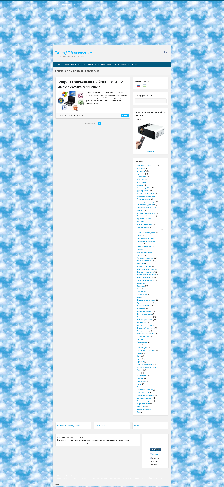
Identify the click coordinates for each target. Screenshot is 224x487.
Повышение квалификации (146, 300)
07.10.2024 (68, 115)
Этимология (141, 406)
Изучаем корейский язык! (145, 216)
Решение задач (142, 342)
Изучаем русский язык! (145, 219)
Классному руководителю (146, 233)
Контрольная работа (144, 247)
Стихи (139, 356)
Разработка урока (143, 336)
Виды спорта (141, 182)
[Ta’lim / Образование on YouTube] (167, 52)
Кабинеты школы (143, 227)
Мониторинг (141, 263)
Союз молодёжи (142, 348)
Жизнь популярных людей (146, 202)
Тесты (139, 373)
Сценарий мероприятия (145, 364)
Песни (139, 297)
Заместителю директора (145, 205)
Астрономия (141, 168)
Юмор (139, 412)
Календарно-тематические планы (148, 230)
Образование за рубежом (145, 280)
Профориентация (143, 331)
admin (62, 115)
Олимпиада (80, 115)
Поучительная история (145, 317)
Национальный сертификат (146, 269)
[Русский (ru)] (138, 85)
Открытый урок (142, 294)
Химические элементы (145, 390)
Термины (140, 370)
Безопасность (141, 177)
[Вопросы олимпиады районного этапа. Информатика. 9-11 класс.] (71, 101)
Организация (141, 291)
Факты (139, 384)
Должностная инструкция (145, 193)
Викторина (140, 185)
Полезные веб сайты (144, 305)
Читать (125, 116)
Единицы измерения (144, 199)
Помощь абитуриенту (144, 311)
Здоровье (140, 210)
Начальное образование (145, 272)
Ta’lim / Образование (73, 52)
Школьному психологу (144, 398)
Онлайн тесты (93, 64)
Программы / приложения (146, 328)
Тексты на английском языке (147, 367)
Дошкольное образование (146, 196)
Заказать (150, 151)
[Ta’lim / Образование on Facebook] (164, 52)
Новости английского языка (146, 275)
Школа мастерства (143, 392)
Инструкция (141, 221)
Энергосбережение (143, 404)
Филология (140, 387)
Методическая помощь (145, 261)
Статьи (139, 353)
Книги (139, 235)
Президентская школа (144, 325)
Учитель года (141, 381)
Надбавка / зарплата (144, 266)
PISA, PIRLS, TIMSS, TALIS (146, 165)
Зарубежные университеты (146, 207)
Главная (59, 64)
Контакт (135, 64)
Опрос (139, 289)
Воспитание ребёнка (144, 188)
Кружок (139, 249)
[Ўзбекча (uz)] (144, 85)
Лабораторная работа (144, 252)
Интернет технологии (144, 224)
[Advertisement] (112, 26)
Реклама (140, 339)
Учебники (82, 64)
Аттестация (141, 171)
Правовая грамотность (145, 320)
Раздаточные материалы (145, 334)
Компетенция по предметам (146, 241)
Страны (139, 359)
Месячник (140, 255)
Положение (141, 308)
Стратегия (140, 362)
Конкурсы (140, 244)
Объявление (141, 283)
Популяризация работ (144, 314)
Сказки (139, 345)
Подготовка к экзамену (145, 303)
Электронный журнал (144, 401)
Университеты (70, 64)
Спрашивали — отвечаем (146, 350)
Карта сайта (100, 426)
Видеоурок (140, 179)
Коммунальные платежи (145, 238)
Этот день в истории (144, 409)
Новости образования (144, 277)
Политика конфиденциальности (69, 426)
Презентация (141, 322)
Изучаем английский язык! (146, 213)
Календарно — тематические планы (115, 64)
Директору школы (143, 191)
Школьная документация (145, 395)
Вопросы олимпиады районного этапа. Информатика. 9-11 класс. (90, 84)
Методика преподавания (145, 258)
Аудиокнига (141, 174)
